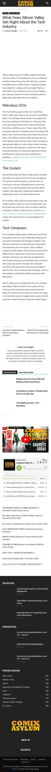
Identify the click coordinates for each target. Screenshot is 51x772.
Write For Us (25, 762)
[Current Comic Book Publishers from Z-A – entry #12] (8, 659)
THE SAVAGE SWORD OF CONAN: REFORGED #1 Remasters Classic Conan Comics (21, 509)
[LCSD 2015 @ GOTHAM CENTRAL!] (8, 647)
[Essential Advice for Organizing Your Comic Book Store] (8, 615)
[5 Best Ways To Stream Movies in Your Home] (8, 604)
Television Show (22, 9)
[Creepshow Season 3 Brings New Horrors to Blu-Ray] (8, 394)
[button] (4, 3)
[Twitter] (10, 36)
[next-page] (8, 415)
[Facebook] (4, 36)
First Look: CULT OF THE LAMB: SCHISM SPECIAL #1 (22, 564)
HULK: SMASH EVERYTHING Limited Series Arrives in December (22, 530)
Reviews (12, 9)
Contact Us (42, 759)
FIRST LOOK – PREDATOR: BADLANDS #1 (18, 553)
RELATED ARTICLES (10, 372)
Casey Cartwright (11, 31)
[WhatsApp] (22, 36)
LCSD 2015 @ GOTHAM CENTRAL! (30, 644)
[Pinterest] (16, 36)
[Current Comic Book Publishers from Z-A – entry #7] (8, 635)
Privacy (33, 759)
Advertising (24, 759)
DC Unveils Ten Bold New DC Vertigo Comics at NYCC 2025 (25, 524)
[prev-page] (4, 415)
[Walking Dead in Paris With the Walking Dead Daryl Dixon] (8, 382)
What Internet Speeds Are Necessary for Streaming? (38, 331)
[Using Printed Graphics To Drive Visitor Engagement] (8, 592)
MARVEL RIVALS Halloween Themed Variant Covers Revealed (22, 538)
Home (4, 9)
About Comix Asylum (10, 759)
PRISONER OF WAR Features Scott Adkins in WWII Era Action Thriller (23, 545)
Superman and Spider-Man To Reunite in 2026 (20, 559)
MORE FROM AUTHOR (26, 372)
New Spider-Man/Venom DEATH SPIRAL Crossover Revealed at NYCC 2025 (22, 517)
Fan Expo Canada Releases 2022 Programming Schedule (13, 333)
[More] (27, 36)
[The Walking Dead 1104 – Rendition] (8, 405)
